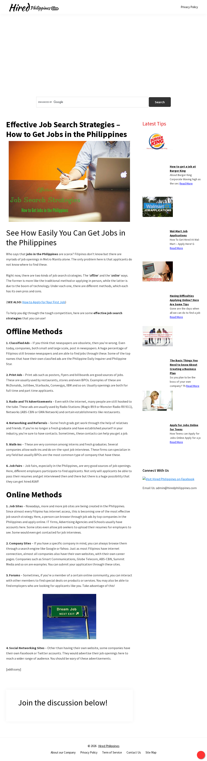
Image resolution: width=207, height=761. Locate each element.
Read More (186, 183)
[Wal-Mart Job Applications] (158, 199)
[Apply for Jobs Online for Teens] (158, 393)
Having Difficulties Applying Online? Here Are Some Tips (184, 300)
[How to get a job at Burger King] (158, 135)
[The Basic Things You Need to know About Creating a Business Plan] (158, 328)
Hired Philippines (108, 746)
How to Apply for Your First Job (43, 302)
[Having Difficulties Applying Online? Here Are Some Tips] (158, 264)
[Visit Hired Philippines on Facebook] (168, 479)
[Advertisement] (103, 62)
